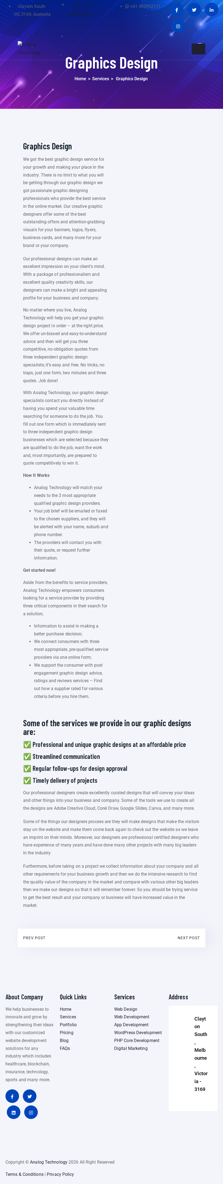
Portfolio (68, 1024)
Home (80, 78)
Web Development (132, 1016)
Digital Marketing (131, 1048)
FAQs (65, 1048)
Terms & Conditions (24, 1174)
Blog (64, 1040)
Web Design (125, 1009)
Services (100, 78)
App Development (131, 1024)
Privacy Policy (60, 1174)
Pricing (66, 1032)
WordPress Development (138, 1032)
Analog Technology (48, 1162)
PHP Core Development (136, 1040)
